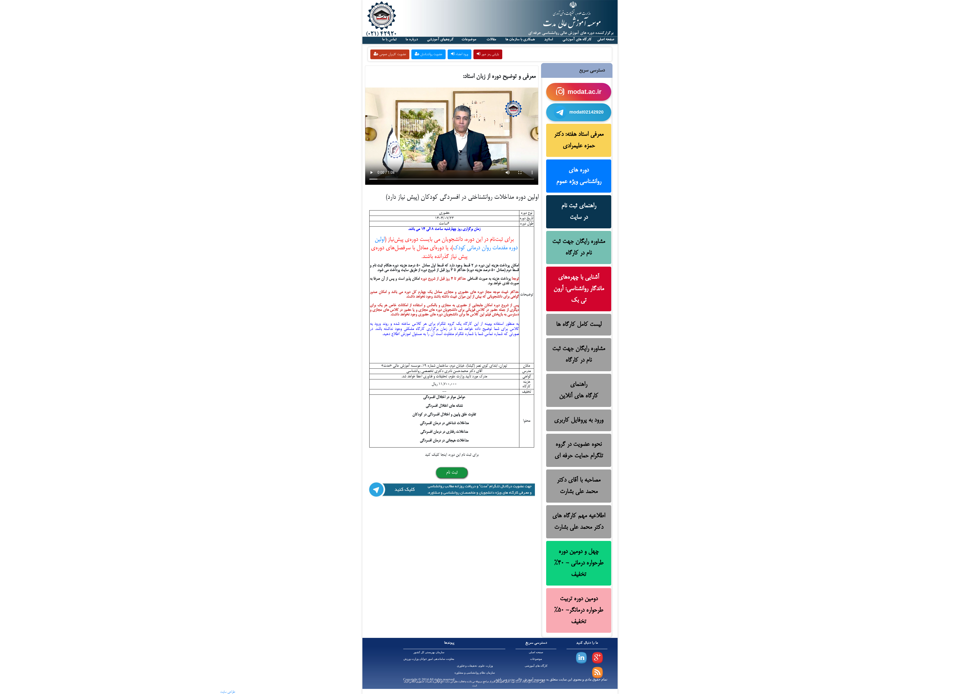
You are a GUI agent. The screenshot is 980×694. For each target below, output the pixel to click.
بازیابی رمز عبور (489, 54)
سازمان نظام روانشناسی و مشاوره (475, 672)
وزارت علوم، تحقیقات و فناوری (475, 665)
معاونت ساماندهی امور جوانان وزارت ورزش (428, 659)
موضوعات (536, 659)
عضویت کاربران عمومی (392, 54)
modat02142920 (586, 112)
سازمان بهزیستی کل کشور (428, 652)
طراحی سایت (227, 692)
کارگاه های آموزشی (577, 40)
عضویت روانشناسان (430, 54)
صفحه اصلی (536, 652)
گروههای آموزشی (440, 40)
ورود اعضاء (461, 54)
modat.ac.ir (585, 91)
